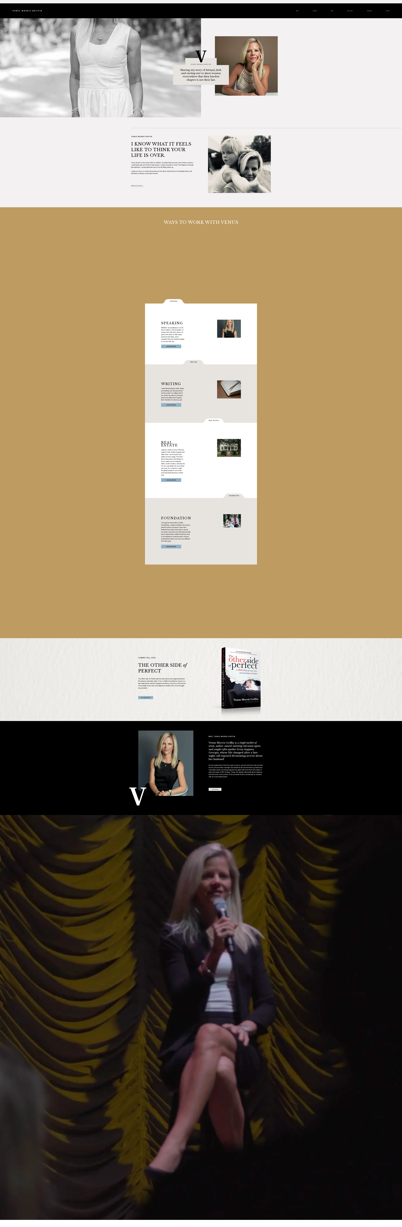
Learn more (215, 789)
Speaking (315, 10)
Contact (388, 10)
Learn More (171, 346)
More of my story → (137, 185)
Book (332, 10)
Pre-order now (145, 697)
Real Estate (350, 10)
